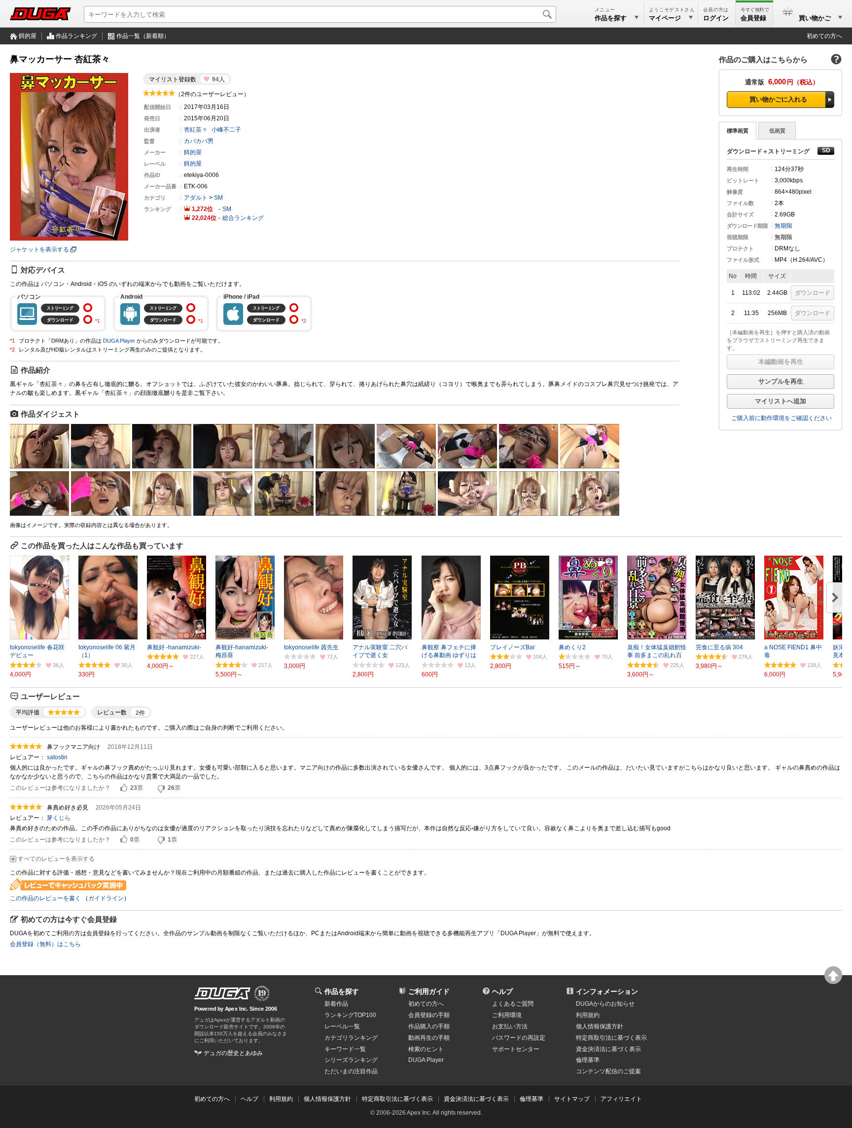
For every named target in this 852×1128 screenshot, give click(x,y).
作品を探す (341, 991)
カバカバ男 (198, 141)
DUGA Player (119, 341)
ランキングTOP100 (350, 1015)
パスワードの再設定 (518, 1037)
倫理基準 (588, 1060)
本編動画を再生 (780, 361)
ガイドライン (106, 898)
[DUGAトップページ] (40, 13)
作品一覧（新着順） (143, 36)
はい (123, 788)
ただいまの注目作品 (351, 1071)
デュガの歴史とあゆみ (233, 1053)
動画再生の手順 (429, 1037)
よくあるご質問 (512, 1003)
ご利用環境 (507, 1015)
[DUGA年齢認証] (222, 993)
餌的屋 (27, 36)
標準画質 (737, 131)
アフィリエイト (621, 1098)
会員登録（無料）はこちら (45, 944)
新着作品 (336, 1003)
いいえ (161, 788)
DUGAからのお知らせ (605, 1003)
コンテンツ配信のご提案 (608, 1071)
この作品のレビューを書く (45, 898)
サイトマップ (572, 1098)
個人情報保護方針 (599, 1026)
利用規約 (588, 1015)
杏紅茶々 (196, 129)
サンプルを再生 (780, 381)
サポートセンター (515, 1049)
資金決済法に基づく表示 (476, 1098)
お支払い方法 (510, 1026)
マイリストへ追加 (780, 401)
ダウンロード (812, 292)
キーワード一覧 (345, 1049)
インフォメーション (607, 991)
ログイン (716, 18)
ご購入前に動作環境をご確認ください (781, 418)
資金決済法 (608, 1049)
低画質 (777, 131)
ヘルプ (502, 991)
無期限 (783, 225)
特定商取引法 (611, 1037)
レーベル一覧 (342, 1026)
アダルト (196, 197)
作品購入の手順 (429, 1026)
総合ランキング (243, 217)
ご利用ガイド (429, 991)
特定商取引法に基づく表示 (397, 1098)
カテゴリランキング (351, 1037)
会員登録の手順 (429, 1015)
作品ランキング (76, 36)
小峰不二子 (226, 129)
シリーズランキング (351, 1060)
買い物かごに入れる (778, 99)
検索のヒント (426, 1049)
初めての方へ (824, 36)
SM (218, 197)
